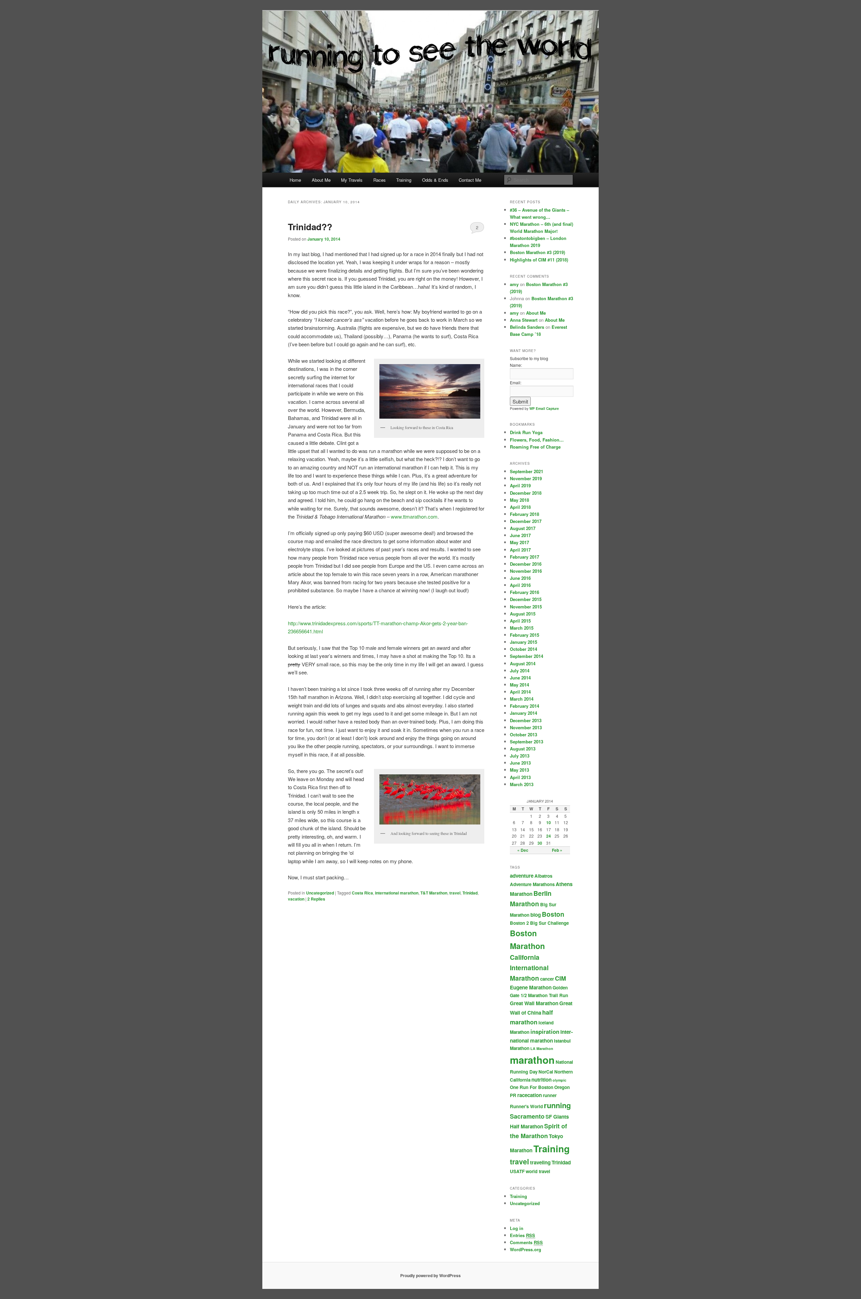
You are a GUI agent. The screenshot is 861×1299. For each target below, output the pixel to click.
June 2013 (520, 763)
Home (295, 180)
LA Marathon (541, 1048)
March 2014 (521, 699)
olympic (559, 1080)
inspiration (544, 1031)
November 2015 (526, 606)
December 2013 (525, 720)
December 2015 (525, 599)
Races (379, 180)
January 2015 (523, 642)
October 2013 (523, 734)
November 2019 (526, 478)
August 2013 (522, 748)
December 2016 (525, 564)
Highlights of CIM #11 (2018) (539, 259)
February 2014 (524, 706)
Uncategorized (320, 893)
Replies (316, 899)
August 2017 (522, 528)
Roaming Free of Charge (535, 447)
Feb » (557, 850)
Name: (516, 365)
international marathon (396, 893)
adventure (521, 875)
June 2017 (520, 535)
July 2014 (519, 670)
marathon (532, 1060)
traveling (540, 1162)
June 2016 (520, 578)
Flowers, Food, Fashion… (537, 439)
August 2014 (522, 663)
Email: (515, 382)
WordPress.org (525, 1249)
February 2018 (524, 514)
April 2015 (520, 621)
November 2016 (526, 571)
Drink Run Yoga (526, 432)
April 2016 (520, 585)
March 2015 (521, 628)
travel (454, 893)
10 (548, 822)
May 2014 (519, 684)
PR (513, 1095)
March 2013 (521, 784)
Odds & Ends (435, 180)
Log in (516, 1228)
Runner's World (526, 1106)
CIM (560, 978)
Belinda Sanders (527, 327)
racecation (529, 1095)
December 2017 (525, 521)
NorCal (545, 1071)
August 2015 (522, 613)
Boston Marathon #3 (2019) (537, 252)
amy (514, 284)
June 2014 (520, 677)
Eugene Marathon (531, 987)
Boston (553, 914)
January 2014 (523, 713)
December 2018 (525, 493)
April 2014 (520, 692)
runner (550, 1095)
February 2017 (524, 557)
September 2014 (526, 656)
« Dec (522, 850)
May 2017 (519, 542)
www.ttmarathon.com (414, 516)
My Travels (352, 180)
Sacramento (527, 1116)
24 (548, 836)
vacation (296, 899)
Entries (522, 1235)
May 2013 (519, 770)
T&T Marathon (433, 893)
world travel (538, 1171)
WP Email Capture (544, 408)
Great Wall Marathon (534, 1003)
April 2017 (520, 550)
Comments (526, 1242)
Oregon (562, 1087)
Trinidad (470, 893)
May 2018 (519, 500)
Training (403, 180)
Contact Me (470, 180)
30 (539, 843)
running (557, 1105)
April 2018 (520, 507)
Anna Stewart (523, 320)
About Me (321, 180)
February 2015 (524, 635)
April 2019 (520, 485)
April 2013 (520, 777)
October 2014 (523, 649)
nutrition (541, 1079)
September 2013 (526, 741)
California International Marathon (529, 968)
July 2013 (519, 755)
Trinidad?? (310, 226)
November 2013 (526, 727)
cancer (547, 979)
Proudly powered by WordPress (430, 1275)
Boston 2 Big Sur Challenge (539, 923)
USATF (517, 1171)
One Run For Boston (531, 1087)
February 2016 (524, 592)
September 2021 (526, 471)
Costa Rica (362, 893)
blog (535, 914)
